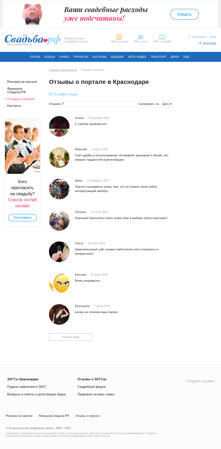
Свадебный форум (91, 386)
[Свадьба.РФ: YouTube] (190, 390)
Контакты (14, 105)
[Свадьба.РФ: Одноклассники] (180, 390)
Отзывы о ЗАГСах (91, 379)
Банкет (64, 56)
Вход (213, 36)
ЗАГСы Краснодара (22, 379)
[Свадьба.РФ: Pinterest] (210, 390)
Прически (81, 56)
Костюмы (100, 56)
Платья (35, 56)
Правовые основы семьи (95, 394)
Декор (174, 56)
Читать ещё (70, 337)
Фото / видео (137, 56)
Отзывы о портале (21, 99)
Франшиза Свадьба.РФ (16, 90)
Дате (166, 103)
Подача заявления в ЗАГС (26, 386)
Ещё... (187, 56)
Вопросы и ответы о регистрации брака (36, 394)
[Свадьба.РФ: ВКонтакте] (169, 390)
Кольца (49, 56)
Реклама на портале (22, 81)
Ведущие (117, 56)
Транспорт (158, 56)
